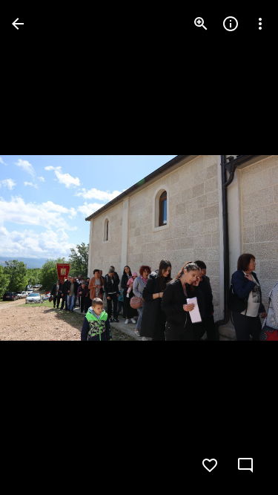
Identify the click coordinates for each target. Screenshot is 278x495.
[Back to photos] (18, 24)
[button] (236, 248)
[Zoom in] (201, 24)
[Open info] (230, 24)
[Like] (210, 465)
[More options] (260, 24)
